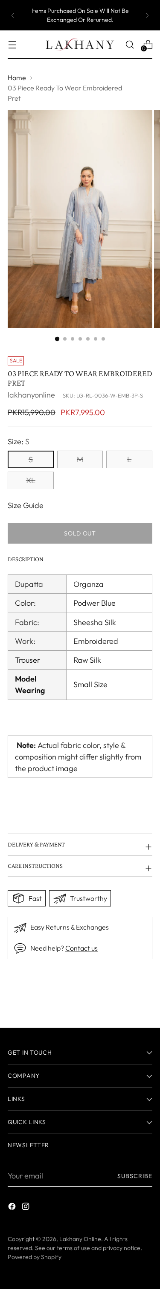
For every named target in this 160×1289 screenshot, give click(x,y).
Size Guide (26, 505)
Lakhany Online (80, 1239)
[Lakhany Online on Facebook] (13, 1208)
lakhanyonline (31, 395)
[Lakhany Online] (80, 44)
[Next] (147, 15)
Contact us (81, 948)
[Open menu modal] (12, 44)
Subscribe (134, 1176)
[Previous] (12, 15)
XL (30, 480)
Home (17, 77)
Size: (18, 441)
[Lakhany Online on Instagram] (26, 1208)
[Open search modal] (129, 44)
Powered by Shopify (34, 1257)
